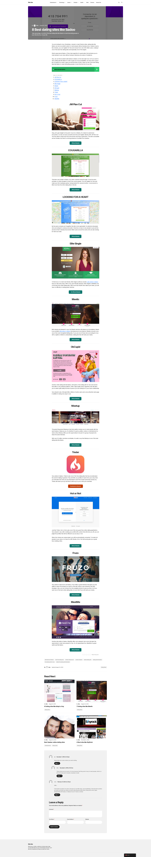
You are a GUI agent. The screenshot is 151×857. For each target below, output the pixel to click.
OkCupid (57, 88)
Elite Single (57, 83)
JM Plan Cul (58, 77)
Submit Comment (54, 826)
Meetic (56, 86)
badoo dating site (87, 659)
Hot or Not (57, 94)
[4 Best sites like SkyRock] (91, 727)
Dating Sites (103, 667)
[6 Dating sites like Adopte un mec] (59, 691)
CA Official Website (75, 292)
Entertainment (48, 745)
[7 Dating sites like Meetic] (91, 691)
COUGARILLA (58, 79)
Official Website (75, 143)
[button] (119, 2)
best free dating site (59, 659)
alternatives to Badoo (49, 659)
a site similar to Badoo (92, 282)
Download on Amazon (75, 486)
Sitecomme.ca (31, 846)
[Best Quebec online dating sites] (59, 727)
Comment (51, 809)
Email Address (70, 819)
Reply (56, 763)
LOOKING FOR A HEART (61, 81)
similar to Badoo (79, 659)
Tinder (56, 92)
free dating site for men (49, 662)
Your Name (51, 819)
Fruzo (56, 96)
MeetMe (57, 98)
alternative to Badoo (65, 331)
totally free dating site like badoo (63, 662)
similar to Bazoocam (69, 659)
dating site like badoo (97, 659)
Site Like (30, 2)
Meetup (57, 90)
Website (87, 819)
